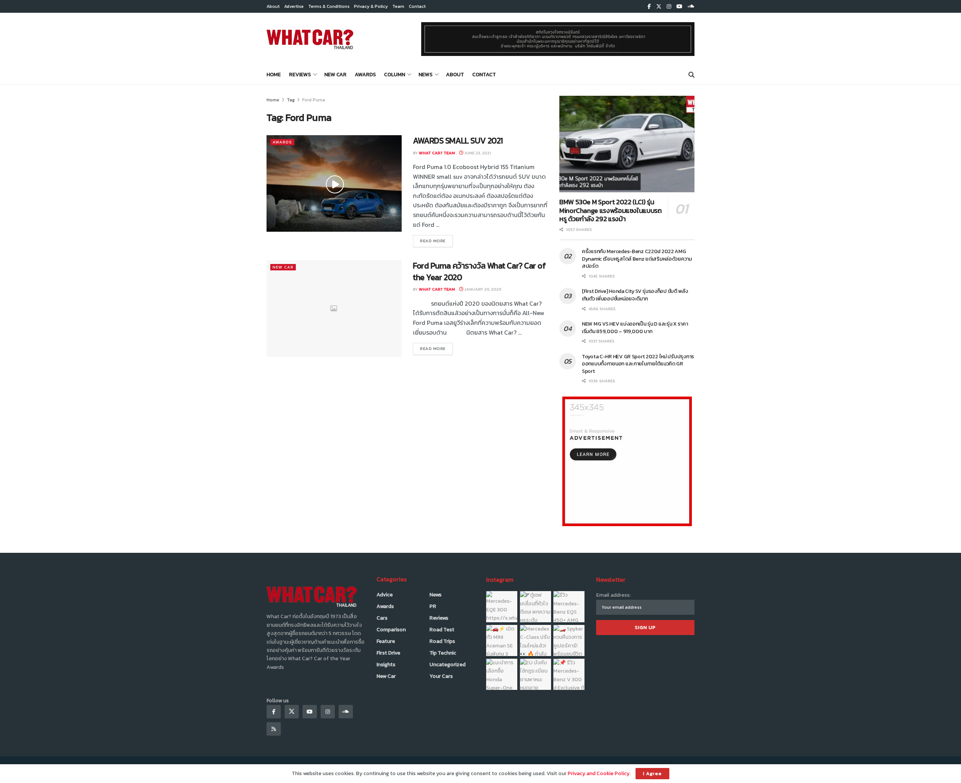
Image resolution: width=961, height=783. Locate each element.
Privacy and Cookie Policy (599, 773)
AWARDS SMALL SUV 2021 (458, 140)
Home (274, 74)
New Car (335, 74)
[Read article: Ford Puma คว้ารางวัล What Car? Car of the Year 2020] (334, 308)
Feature (386, 641)
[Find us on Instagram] (669, 6)
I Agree (652, 773)
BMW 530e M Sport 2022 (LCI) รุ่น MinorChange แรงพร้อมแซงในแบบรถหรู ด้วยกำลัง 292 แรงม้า (610, 210)
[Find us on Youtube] (679, 6)
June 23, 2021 (477, 153)
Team (398, 6)
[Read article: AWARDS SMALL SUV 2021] (334, 183)
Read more (436, 240)
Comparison (391, 630)
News (425, 74)
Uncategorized (447, 664)
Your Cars (441, 676)
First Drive (388, 653)
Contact (417, 6)
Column (394, 74)
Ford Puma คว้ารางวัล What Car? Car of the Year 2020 (479, 271)
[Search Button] (691, 74)
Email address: (613, 595)
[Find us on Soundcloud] (691, 6)
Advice (385, 595)
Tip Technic (442, 653)
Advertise (294, 6)
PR (432, 606)
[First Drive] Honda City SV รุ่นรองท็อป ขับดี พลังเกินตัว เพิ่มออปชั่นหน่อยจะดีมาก (635, 295)
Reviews (300, 74)
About (273, 6)
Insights (386, 664)
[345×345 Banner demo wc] (627, 461)
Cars (382, 618)
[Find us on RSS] (274, 729)
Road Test (441, 630)
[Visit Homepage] (310, 39)
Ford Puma (313, 100)
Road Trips (442, 641)
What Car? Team (437, 153)
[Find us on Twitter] (658, 6)
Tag (291, 100)
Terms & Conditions (328, 6)
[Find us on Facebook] (649, 6)
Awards (365, 74)
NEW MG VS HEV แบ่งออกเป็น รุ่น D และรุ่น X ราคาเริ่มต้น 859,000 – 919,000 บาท (635, 327)
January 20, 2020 (482, 289)
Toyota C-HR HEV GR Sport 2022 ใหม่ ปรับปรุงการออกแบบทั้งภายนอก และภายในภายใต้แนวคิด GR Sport (638, 364)
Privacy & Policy (371, 6)
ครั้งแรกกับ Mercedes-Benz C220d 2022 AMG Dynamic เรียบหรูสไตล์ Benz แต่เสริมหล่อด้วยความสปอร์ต (637, 258)
